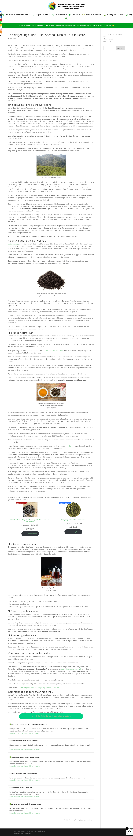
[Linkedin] (1, 17)
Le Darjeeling (13, 244)
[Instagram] (1, 30)
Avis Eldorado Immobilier (22, 833)
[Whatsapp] (1, 22)
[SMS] (1, 27)
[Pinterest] (1, 19)
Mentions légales (39, 831)
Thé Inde (12, 38)
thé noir (71, 446)
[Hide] (1, 35)
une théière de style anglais (71, 669)
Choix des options (30, 534)
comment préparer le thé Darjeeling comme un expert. (39, 688)
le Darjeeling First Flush (54, 350)
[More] (1, 32)
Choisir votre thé (108, 39)
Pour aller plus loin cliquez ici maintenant (24, 733)
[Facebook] (1, 12)
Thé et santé (107, 42)
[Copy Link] (1, 25)
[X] (1, 14)
